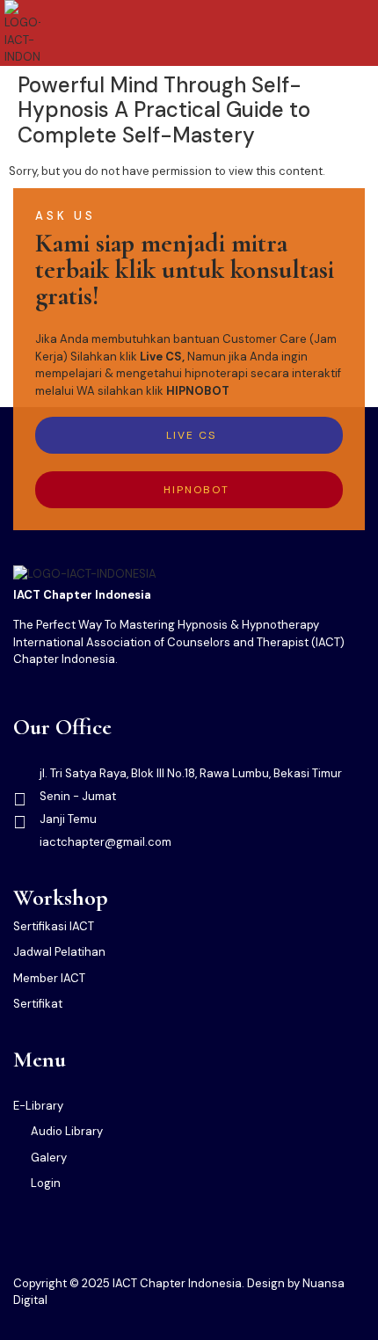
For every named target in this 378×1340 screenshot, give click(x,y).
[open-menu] (362, 33)
